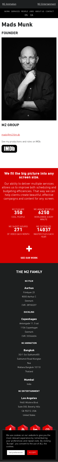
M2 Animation (9, 4)
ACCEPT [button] (32, 453)
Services (15, 11)
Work (7, 11)
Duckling (29, 312)
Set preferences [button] (16, 453)
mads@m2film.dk (11, 135)
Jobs (31, 11)
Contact (50, 11)
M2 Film (29, 281)
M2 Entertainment (47, 4)
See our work (29, 258)
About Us (39, 11)
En (26, 15)
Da (31, 15)
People (24, 11)
